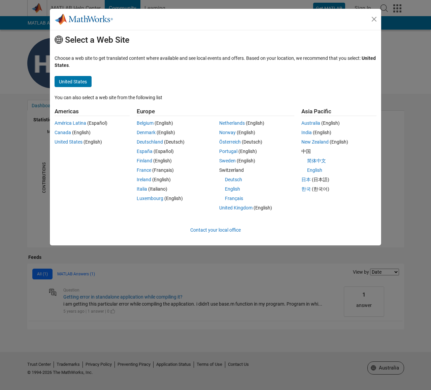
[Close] (374, 19)
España (145, 151)
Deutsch (233, 179)
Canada (63, 132)
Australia (310, 123)
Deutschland (150, 142)
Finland (144, 160)
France (144, 170)
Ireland (144, 179)
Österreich (230, 142)
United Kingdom (236, 207)
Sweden (227, 160)
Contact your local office (215, 230)
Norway (227, 132)
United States (68, 142)
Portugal (228, 151)
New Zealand (315, 142)
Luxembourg (150, 198)
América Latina (70, 123)
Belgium (145, 123)
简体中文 (316, 160)
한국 (306, 189)
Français (234, 198)
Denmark (146, 132)
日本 (306, 179)
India (306, 132)
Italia (142, 189)
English (232, 189)
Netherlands (232, 123)
